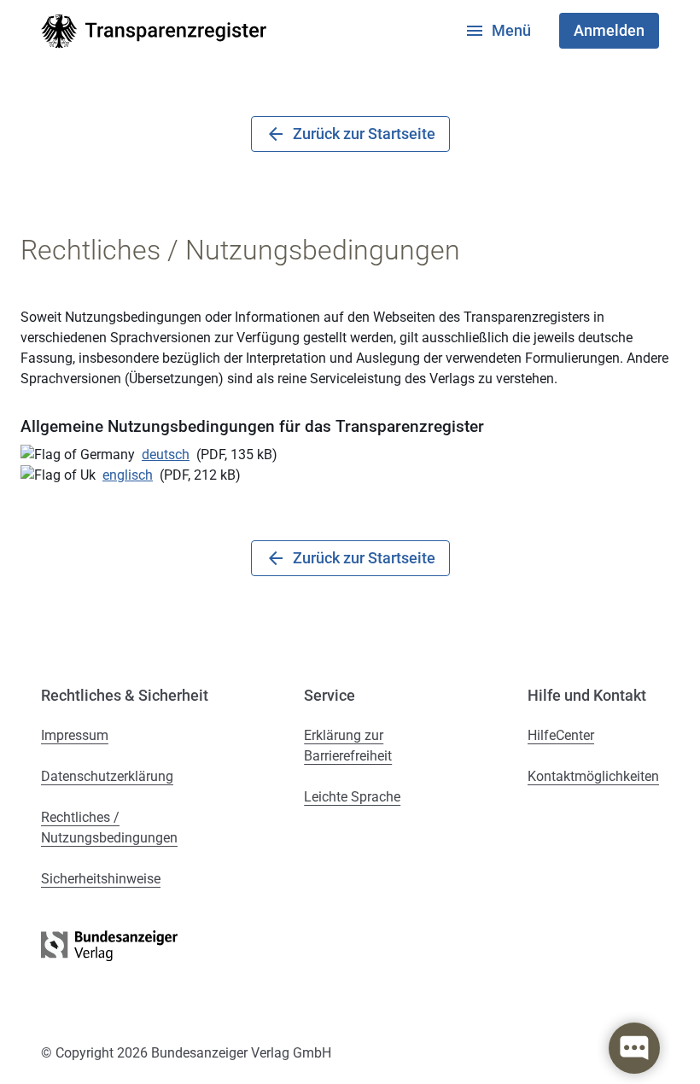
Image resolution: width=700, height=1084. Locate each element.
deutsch (166, 454)
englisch (127, 475)
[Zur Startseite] (153, 31)
